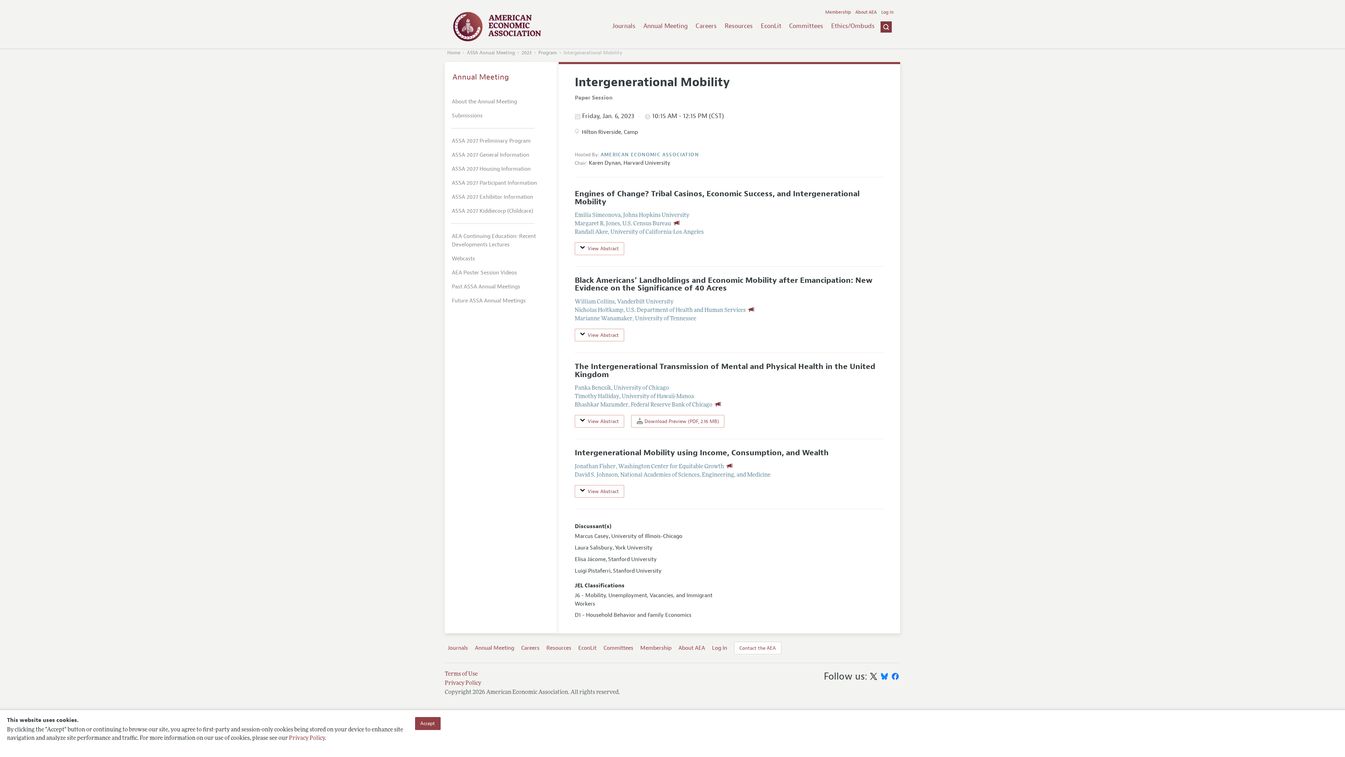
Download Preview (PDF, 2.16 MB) (681, 421)
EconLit (771, 26)
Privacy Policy (307, 738)
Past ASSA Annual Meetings (486, 286)
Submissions (467, 115)
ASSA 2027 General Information (490, 154)
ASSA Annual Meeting (491, 53)
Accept (427, 723)
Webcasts (463, 258)
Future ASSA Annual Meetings (489, 300)
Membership (838, 12)
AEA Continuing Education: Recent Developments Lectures (494, 240)
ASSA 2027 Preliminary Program (491, 140)
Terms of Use (461, 674)
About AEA (866, 12)
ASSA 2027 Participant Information (494, 182)
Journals (623, 26)
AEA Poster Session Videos (484, 272)
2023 (527, 53)
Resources (739, 26)
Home (453, 53)
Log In (887, 12)
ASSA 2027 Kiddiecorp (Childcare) (492, 210)
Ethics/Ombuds (853, 26)
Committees (806, 26)
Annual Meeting (665, 26)
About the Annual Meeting (484, 101)
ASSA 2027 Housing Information (491, 168)
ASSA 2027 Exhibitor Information (492, 196)
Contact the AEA (757, 648)
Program (547, 53)
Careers (706, 26)
